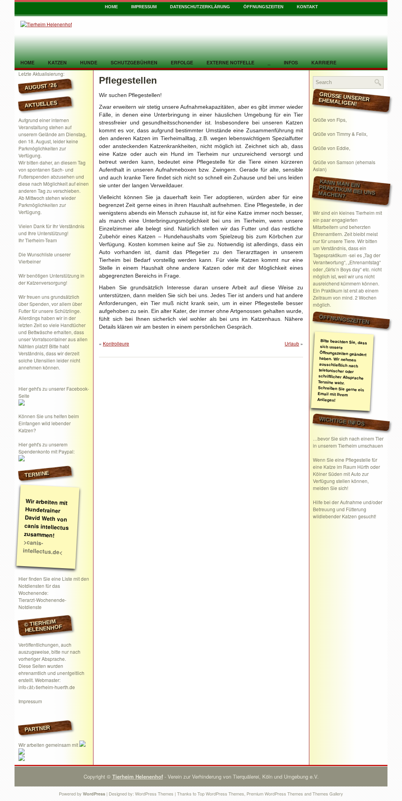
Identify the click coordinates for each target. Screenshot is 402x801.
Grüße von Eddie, (331, 147)
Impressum (144, 6)
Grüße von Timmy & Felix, (340, 133)
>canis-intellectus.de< (43, 547)
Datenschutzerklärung (200, 6)
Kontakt (307, 6)
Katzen (57, 62)
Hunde (88, 62)
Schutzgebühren (134, 62)
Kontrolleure (116, 343)
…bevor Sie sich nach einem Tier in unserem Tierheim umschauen (348, 442)
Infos (291, 62)
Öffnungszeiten (263, 6)
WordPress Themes (154, 793)
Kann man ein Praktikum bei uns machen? (346, 188)
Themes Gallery (327, 793)
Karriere (323, 62)
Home (111, 6)
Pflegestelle (358, 459)
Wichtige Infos (342, 420)
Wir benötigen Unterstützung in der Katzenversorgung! (51, 279)
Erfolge (182, 62)
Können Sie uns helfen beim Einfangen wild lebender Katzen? (48, 423)
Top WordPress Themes (220, 793)
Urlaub (292, 343)
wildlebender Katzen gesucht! (344, 516)
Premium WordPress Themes (275, 793)
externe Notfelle (230, 62)
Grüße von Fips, (330, 119)
